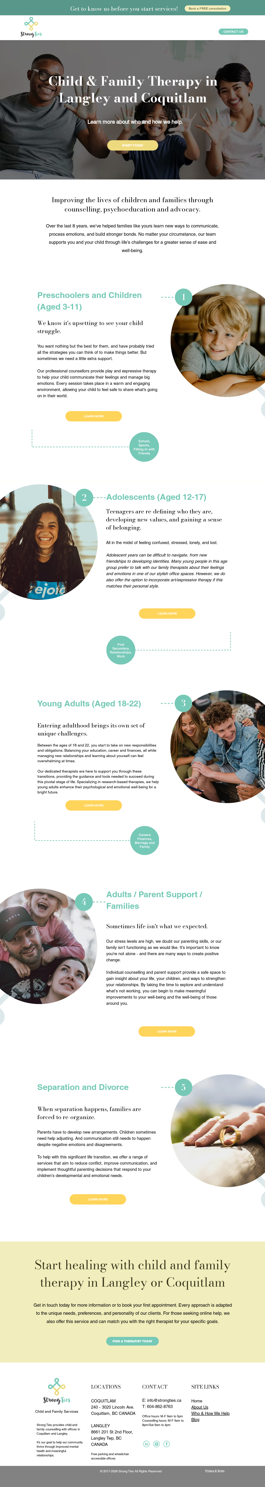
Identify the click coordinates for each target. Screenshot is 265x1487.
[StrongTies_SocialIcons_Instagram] (146, 1444)
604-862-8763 (160, 1406)
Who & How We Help (210, 1413)
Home (196, 1400)
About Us (199, 1407)
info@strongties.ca (164, 1400)
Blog (195, 1419)
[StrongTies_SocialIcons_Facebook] (166, 1444)
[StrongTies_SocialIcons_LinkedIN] (156, 1444)
